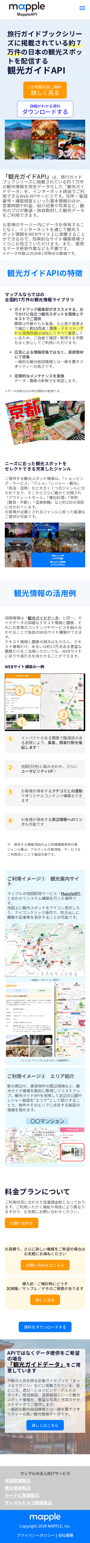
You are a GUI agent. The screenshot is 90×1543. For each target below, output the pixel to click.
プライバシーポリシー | (37, 1535)
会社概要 (65, 1535)
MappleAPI (70, 893)
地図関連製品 (18, 1480)
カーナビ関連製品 (22, 1495)
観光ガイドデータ (43, 618)
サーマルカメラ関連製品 (28, 1502)
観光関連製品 (18, 1488)
